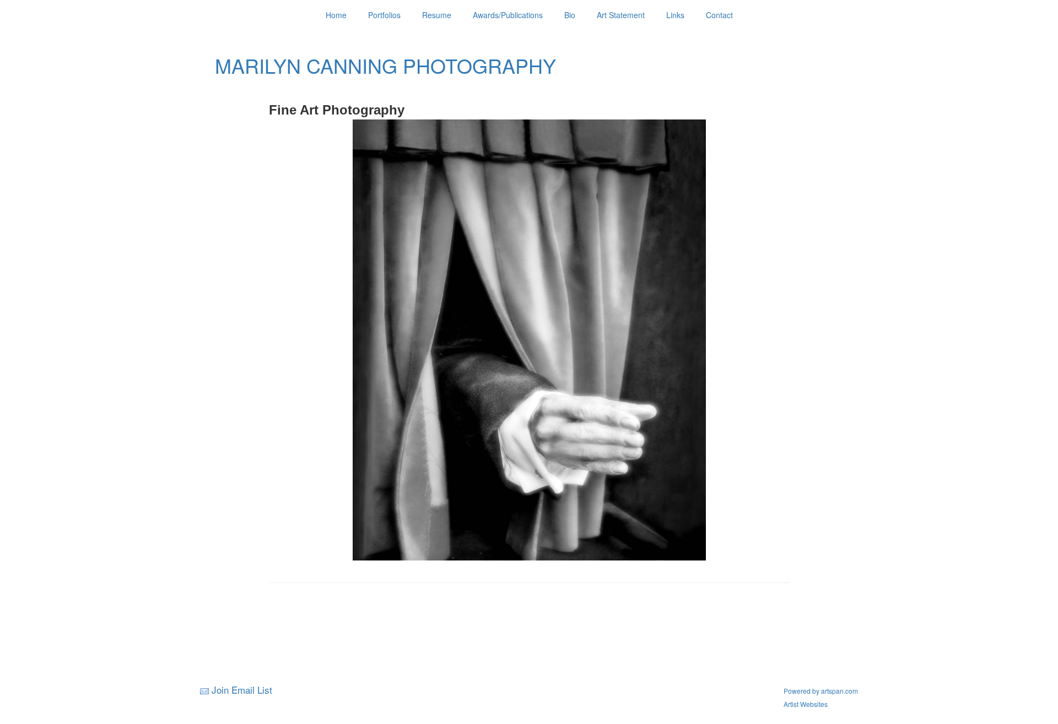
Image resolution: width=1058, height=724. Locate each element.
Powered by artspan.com (821, 690)
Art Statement (621, 14)
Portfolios (384, 14)
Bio (569, 14)
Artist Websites (806, 704)
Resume (436, 14)
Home (336, 14)
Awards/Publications (508, 14)
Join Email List (242, 689)
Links (675, 14)
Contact (719, 14)
